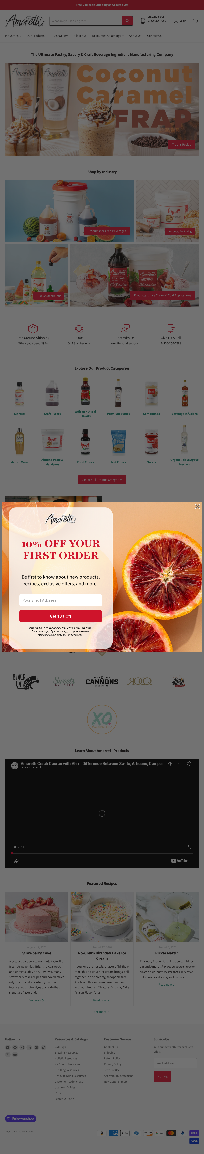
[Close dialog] (197, 506)
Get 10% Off (61, 616)
